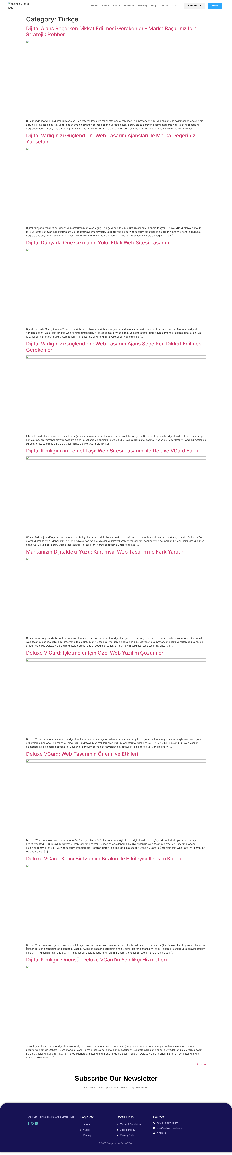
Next (201, 1064)
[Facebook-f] (28, 1123)
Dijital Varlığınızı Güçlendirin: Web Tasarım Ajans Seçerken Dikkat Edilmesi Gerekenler (114, 347)
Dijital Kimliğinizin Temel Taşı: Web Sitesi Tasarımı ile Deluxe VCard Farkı (112, 451)
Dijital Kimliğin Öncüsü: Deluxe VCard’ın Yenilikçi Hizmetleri (96, 960)
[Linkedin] (36, 1123)
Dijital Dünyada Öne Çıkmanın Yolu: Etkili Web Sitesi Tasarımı (98, 242)
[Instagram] (32, 1123)
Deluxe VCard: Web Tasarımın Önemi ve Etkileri (82, 754)
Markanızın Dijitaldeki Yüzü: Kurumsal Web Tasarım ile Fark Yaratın (105, 552)
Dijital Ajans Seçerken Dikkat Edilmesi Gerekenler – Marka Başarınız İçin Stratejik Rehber (111, 31)
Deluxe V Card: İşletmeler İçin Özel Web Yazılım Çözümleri (95, 653)
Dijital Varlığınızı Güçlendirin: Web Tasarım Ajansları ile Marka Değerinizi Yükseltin (111, 138)
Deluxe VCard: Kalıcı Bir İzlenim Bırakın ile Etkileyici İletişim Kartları (105, 858)
